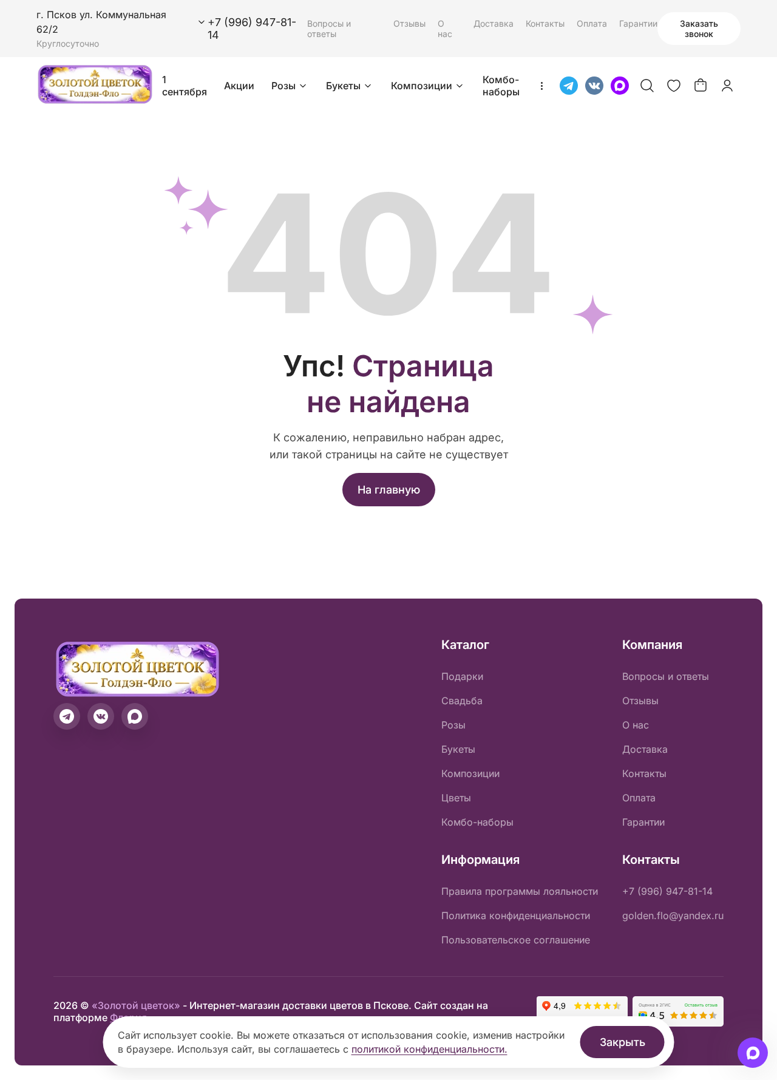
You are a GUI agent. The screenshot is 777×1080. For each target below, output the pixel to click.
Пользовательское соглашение (515, 940)
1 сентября (184, 85)
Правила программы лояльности (519, 891)
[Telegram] (569, 85)
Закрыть (622, 1042)
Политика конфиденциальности (515, 915)
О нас (445, 28)
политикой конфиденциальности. (429, 1049)
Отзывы (409, 23)
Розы (283, 86)
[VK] (594, 85)
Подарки (462, 676)
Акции (239, 86)
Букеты (343, 86)
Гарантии (638, 23)
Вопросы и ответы (329, 28)
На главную (389, 489)
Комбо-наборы (501, 85)
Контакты (545, 23)
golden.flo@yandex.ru (673, 915)
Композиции (421, 86)
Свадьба (462, 701)
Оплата (592, 23)
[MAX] (620, 85)
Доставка (493, 23)
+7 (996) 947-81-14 (667, 891)
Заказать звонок (699, 28)
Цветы (456, 798)
